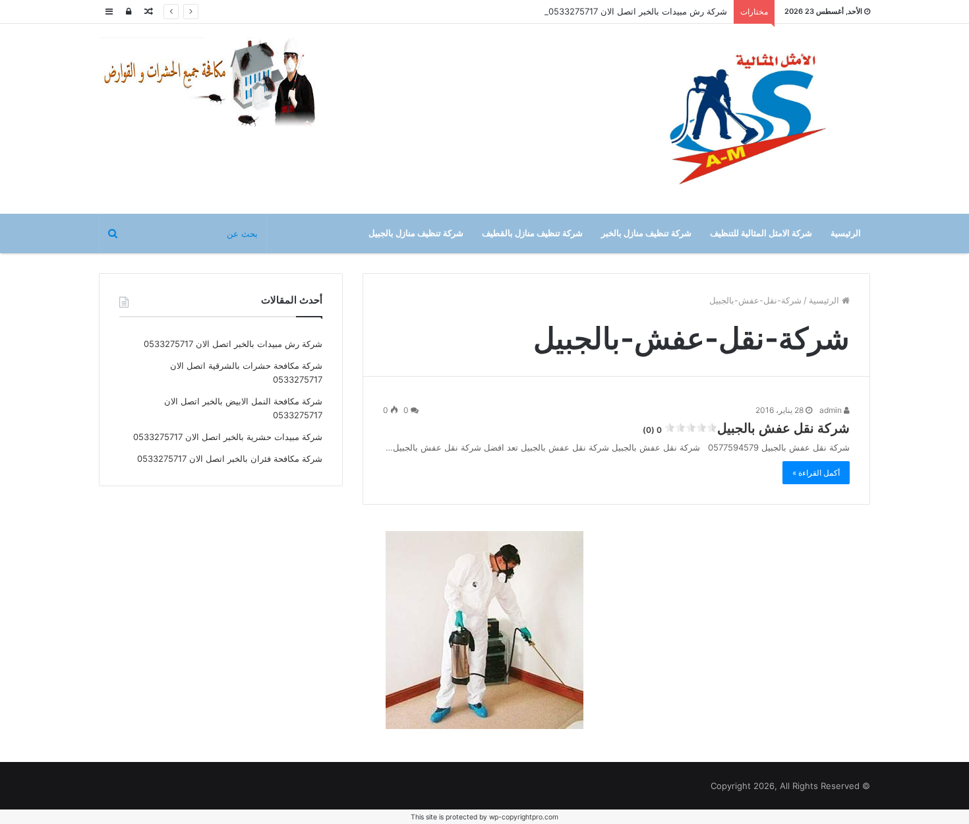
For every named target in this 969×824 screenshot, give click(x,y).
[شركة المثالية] (748, 118)
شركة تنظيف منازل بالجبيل (415, 233)
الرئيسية (846, 233)
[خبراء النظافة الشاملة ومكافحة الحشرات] (217, 82)
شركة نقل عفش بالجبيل (746, 428)
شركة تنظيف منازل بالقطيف (532, 233)
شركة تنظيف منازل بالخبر (646, 233)
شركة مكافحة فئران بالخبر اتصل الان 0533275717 (229, 458)
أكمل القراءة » (816, 473)
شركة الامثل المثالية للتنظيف (761, 233)
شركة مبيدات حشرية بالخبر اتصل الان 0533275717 (227, 436)
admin (831, 410)
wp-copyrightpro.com (523, 817)
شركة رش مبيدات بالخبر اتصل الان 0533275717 (637, 11)
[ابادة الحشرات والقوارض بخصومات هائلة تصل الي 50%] (484, 628)
